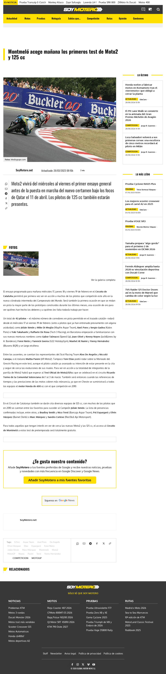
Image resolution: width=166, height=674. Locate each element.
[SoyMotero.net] (10, 170)
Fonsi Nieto (49, 546)
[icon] (143, 9)
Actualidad (130, 99)
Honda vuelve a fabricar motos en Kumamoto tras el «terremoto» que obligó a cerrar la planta (141, 89)
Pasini (30, 554)
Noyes (21, 554)
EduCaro (143, 99)
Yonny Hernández (52, 554)
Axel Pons (42, 542)
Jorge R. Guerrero (148, 126)
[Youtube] (93, 664)
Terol (38, 554)
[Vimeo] (88, 664)
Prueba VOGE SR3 (135, 221)
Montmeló (44, 550)
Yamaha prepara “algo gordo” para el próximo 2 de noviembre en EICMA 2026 (142, 246)
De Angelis (55, 542)
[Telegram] (6, 193)
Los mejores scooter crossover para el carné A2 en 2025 (142, 203)
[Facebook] (6, 198)
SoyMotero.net (24, 170)
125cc (17, 542)
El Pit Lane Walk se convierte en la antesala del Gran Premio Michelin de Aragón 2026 (141, 115)
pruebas (129, 189)
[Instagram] (77, 664)
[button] (158, 9)
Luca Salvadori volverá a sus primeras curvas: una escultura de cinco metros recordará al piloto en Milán (142, 142)
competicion (20, 558)
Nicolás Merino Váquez (146, 227)
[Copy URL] (6, 207)
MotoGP (11, 554)
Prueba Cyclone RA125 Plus (140, 183)
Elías (26, 546)
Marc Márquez (29, 550)
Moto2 (55, 550)
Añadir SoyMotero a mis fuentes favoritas (59, 480)
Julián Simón (13, 550)
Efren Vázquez (14, 546)
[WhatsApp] (6, 183)
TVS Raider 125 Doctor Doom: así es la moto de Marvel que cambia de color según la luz (141, 292)
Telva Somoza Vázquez (146, 190)
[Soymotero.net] (83, 9)
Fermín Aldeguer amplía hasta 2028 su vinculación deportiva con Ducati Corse (142, 269)
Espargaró (36, 546)
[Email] (6, 188)
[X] (6, 203)
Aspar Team (28, 542)
